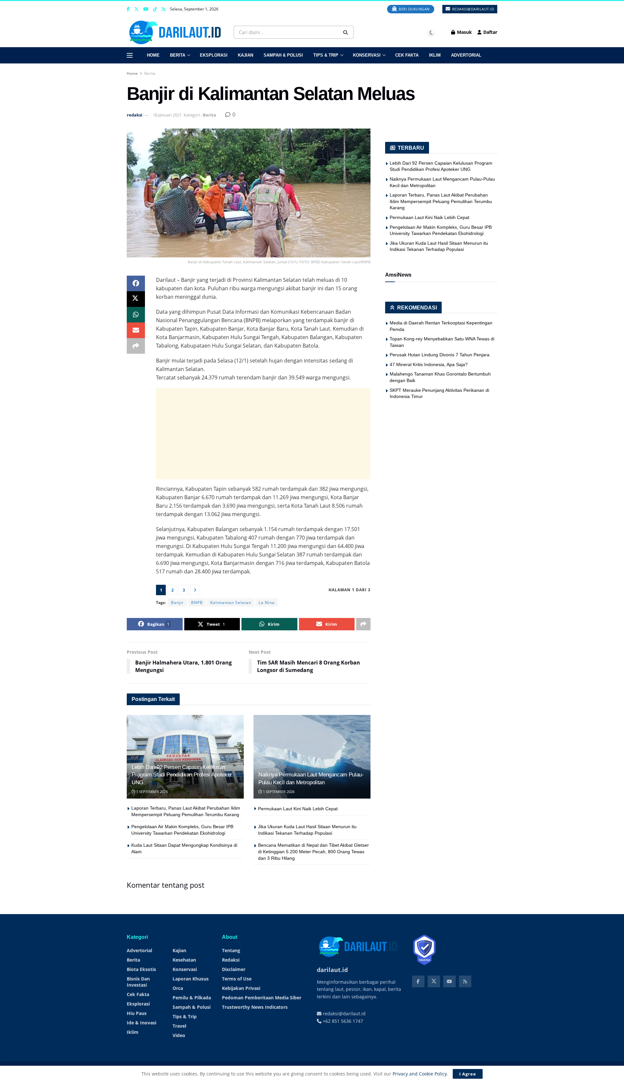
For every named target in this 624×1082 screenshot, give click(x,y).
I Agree (467, 1074)
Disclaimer (233, 969)
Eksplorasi (214, 55)
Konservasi (367, 55)
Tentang (231, 950)
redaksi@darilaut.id (472, 9)
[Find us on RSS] (163, 9)
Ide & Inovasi (141, 1023)
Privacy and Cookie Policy (420, 1074)
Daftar (489, 32)
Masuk (464, 32)
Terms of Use (237, 979)
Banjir (177, 602)
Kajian (245, 55)
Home (153, 55)
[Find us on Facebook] (128, 9)
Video (179, 1035)
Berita (177, 55)
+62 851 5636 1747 (342, 1021)
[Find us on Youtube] (146, 9)
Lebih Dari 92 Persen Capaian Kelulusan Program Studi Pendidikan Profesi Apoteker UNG (182, 775)
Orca (178, 988)
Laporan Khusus (191, 979)
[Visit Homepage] (177, 32)
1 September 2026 (151, 791)
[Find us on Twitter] (136, 9)
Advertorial (466, 55)
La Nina (267, 602)
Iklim (435, 55)
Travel (179, 1026)
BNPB (197, 602)
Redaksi (231, 960)
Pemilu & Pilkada (192, 997)
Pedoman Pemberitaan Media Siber (261, 997)
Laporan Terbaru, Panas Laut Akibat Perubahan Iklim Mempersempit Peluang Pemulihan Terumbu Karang (441, 201)
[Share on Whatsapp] (136, 314)
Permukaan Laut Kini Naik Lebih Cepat (298, 808)
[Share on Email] (136, 330)
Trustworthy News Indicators (255, 1007)
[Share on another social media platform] (136, 346)
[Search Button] (347, 32)
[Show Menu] (130, 55)
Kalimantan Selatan (230, 602)
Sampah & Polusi (283, 55)
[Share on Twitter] (136, 299)
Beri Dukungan (414, 9)
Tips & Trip (325, 55)
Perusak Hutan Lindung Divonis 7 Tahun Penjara (439, 354)
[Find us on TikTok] (155, 9)
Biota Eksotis (141, 969)
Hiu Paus (137, 1013)
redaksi (134, 115)
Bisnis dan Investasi (138, 982)
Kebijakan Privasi (241, 988)
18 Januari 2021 (167, 115)
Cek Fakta (407, 55)
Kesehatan (184, 960)
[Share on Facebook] (136, 283)
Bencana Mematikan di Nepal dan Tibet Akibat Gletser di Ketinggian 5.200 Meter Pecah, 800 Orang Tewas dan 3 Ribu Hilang (313, 851)
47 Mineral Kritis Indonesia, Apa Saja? (429, 364)
